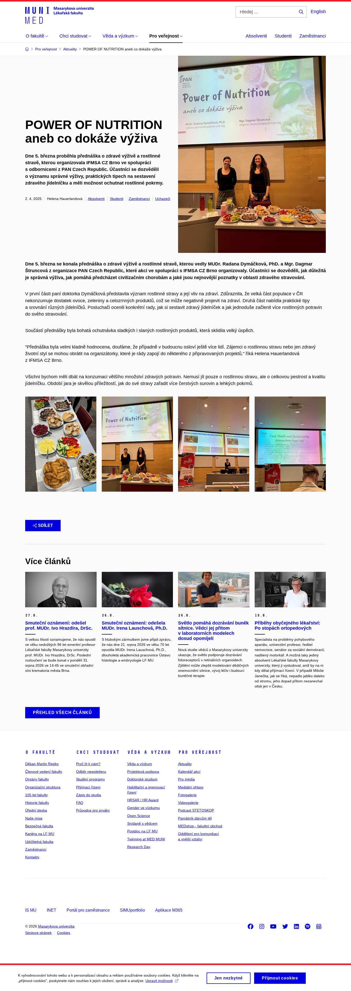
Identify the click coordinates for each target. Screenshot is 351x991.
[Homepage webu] (59, 15)
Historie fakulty (37, 803)
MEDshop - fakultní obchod (200, 826)
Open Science (138, 816)
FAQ (79, 803)
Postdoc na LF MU (142, 831)
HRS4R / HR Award (143, 800)
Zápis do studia (88, 795)
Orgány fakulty (37, 779)
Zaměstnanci (312, 36)
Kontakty (32, 857)
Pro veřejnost (199, 752)
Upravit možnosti (159, 981)
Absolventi (256, 36)
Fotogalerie (187, 795)
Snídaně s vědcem (142, 823)
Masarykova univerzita (56, 926)
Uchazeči (162, 199)
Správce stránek (38, 933)
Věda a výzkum (149, 752)
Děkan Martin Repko (42, 764)
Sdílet (45, 525)
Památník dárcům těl (195, 818)
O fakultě (40, 752)
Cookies (63, 933)
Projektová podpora (143, 771)
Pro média (186, 779)
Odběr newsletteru (91, 771)
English (318, 11)
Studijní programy (90, 779)
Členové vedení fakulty (43, 771)
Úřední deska (36, 810)
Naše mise (33, 818)
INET (51, 910)
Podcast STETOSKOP (196, 810)
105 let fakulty (36, 795)
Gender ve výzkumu (143, 808)
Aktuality (185, 764)
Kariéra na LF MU (39, 834)
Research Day (138, 847)
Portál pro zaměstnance (88, 910)
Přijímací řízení (88, 787)
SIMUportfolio (132, 910)
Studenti (283, 36)
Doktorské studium (142, 779)
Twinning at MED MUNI (146, 839)
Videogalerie (188, 803)
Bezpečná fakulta (39, 826)
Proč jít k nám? (88, 764)
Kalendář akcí (189, 771)
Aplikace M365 (168, 910)
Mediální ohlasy (191, 787)
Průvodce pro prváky (93, 810)
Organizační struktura (42, 787)
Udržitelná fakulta (39, 842)
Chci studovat (97, 752)
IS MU (30, 910)
